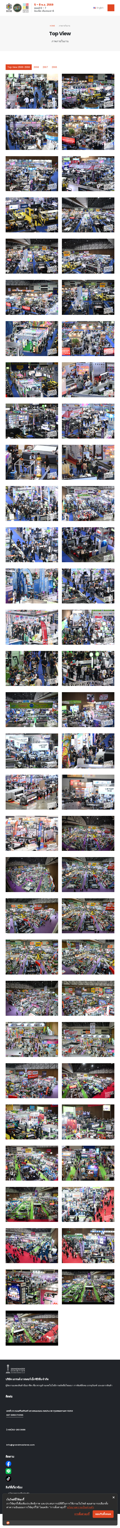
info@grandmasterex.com (20, 1445)
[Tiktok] (60, 1478)
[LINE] (60, 1471)
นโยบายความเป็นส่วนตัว (80, 1507)
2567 (45, 67)
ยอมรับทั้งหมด (103, 1514)
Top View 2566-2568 (19, 67)
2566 (54, 67)
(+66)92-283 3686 (15, 1429)
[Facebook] (60, 1463)
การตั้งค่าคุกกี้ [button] (82, 1514)
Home (52, 26)
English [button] (99, 7)
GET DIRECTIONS (14, 1415)
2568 (36, 67)
